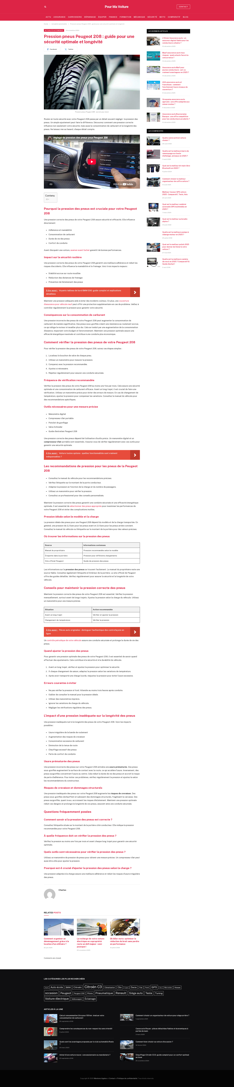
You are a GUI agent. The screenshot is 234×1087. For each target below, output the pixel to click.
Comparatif (174, 17)
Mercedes (168, 988)
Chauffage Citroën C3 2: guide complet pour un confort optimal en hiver (162, 1056)
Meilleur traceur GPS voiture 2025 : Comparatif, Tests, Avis (175, 193)
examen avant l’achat (80, 250)
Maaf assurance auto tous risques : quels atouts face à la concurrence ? (175, 55)
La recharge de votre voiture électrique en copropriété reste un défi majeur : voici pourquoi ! (90, 943)
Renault (121, 993)
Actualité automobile (54, 30)
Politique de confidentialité (127, 1078)
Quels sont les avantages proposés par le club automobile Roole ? (86, 1043)
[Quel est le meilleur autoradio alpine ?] (153, 222)
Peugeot (65, 993)
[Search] (45, 6)
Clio (120, 987)
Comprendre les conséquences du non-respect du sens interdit (85, 1029)
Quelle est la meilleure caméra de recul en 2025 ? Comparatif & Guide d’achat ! (176, 261)
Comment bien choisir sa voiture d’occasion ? (154, 1042)
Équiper (102, 17)
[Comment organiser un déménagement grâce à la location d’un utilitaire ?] (59, 927)
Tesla (148, 993)
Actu (48, 17)
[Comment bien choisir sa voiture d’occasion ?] (126, 1045)
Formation (125, 17)
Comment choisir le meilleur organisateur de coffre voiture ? (175, 180)
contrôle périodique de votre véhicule (64, 640)
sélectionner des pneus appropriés (86, 506)
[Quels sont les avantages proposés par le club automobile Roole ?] (50, 1045)
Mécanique (139, 17)
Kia (161, 987)
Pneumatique (104, 993)
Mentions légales (100, 1078)
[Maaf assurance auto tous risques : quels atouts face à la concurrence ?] (153, 56)
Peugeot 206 (79, 993)
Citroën (77, 987)
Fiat (140, 987)
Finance (113, 17)
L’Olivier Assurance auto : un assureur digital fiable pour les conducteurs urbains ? (175, 40)
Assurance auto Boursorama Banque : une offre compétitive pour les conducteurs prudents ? (176, 116)
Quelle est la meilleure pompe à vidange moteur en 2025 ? (175, 233)
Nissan (177, 987)
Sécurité (152, 17)
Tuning (159, 993)
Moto (162, 17)
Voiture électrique (57, 998)
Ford (147, 987)
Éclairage (90, 998)
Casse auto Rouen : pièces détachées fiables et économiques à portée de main (162, 1030)
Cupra (126, 987)
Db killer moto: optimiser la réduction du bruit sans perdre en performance (124, 941)
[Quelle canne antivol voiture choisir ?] (153, 141)
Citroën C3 (93, 987)
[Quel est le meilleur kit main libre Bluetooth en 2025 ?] (153, 169)
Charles (62, 890)
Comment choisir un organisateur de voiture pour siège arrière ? (162, 1015)
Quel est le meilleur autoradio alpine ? (174, 220)
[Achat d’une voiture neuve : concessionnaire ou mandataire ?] (50, 1058)
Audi (46, 987)
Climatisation (110, 987)
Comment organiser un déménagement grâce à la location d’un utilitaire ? (56, 941)
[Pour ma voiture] (117, 6)
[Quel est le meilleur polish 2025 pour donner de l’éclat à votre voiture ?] (153, 247)
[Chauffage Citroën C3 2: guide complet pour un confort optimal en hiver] (126, 1058)
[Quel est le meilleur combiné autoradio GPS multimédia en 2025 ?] (153, 207)
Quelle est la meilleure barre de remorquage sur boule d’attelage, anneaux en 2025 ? (175, 153)
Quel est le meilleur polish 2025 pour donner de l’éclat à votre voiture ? (175, 246)
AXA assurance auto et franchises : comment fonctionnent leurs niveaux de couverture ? (175, 85)
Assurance (59, 17)
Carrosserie (75, 17)
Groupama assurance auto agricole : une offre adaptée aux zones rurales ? (176, 101)
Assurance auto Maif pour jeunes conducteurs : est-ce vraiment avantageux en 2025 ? (175, 70)
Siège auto (136, 993)
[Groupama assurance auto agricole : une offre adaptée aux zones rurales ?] (153, 102)
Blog (185, 17)
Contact (183, 7)
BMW (68, 987)
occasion (51, 993)
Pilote (90, 993)
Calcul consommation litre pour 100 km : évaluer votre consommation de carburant (81, 1017)
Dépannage (90, 17)
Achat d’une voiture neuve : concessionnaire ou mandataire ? (84, 1055)
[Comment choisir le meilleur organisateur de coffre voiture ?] (153, 182)
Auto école (57, 987)
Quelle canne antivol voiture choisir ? (174, 139)
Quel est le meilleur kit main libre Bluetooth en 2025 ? (176, 167)
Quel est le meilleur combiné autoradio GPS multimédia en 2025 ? (174, 206)
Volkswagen (77, 999)
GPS (154, 987)
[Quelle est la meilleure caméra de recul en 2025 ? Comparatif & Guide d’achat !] (153, 262)
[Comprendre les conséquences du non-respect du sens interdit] (50, 1031)
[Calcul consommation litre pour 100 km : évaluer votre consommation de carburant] (50, 1018)
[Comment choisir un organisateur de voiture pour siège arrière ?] (126, 1018)
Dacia (133, 987)
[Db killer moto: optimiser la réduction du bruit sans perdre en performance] (125, 927)
